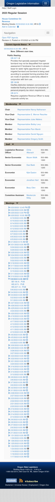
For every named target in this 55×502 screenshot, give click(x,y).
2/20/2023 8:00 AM (18, 406)
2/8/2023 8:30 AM (17, 422)
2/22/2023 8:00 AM (18, 401)
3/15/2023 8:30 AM (18, 369)
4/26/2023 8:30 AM (18, 305)
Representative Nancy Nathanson (31, 109)
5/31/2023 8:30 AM (18, 244)
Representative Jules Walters (29, 119)
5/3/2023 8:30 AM (17, 294)
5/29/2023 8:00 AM (18, 249)
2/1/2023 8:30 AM (17, 432)
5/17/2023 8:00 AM (18, 265)
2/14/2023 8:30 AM (18, 414)
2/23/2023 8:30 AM (18, 398)
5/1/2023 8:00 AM (17, 300)
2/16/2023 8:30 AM (18, 408)
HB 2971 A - (18, 287)
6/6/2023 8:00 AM (17, 236)
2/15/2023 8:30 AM (18, 411)
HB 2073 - (17, 284)
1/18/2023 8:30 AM (18, 454)
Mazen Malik (32, 157)
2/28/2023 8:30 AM (18, 393)
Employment (33, 485)
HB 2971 (15, 58)
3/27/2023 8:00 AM (18, 353)
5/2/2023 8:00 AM (17, 297)
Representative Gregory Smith (30, 139)
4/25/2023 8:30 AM (18, 308)
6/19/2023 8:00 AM (18, 218)
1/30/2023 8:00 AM (18, 438)
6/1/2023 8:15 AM (17, 241)
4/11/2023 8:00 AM (18, 329)
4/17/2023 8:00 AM (18, 321)
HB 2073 (14, 93)
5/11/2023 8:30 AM (18, 273)
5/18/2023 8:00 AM (18, 263)
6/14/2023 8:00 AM (18, 223)
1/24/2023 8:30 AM (18, 446)
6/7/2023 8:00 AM (17, 234)
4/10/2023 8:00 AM (18, 332)
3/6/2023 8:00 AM (17, 385)
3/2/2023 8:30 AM (17, 387)
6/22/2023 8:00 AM (18, 210)
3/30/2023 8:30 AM (18, 345)
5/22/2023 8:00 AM (18, 260)
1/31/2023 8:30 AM (18, 435)
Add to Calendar (9, 26)
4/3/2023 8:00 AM (17, 342)
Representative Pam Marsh (29, 129)
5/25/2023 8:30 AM (18, 252)
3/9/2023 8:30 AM (17, 377)
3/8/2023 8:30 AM (17, 379)
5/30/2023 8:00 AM (18, 247)
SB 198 (14, 82)
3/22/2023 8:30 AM (18, 358)
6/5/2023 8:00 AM (17, 239)
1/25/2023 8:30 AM (18, 443)
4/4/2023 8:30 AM (17, 340)
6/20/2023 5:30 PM (18, 212)
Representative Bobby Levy (29, 124)
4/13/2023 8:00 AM (18, 324)
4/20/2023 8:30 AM (18, 313)
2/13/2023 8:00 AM (18, 416)
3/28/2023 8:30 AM (18, 350)
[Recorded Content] (40, 24)
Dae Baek (31, 165)
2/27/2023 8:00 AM (18, 395)
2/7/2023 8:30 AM (17, 424)
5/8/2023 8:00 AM (17, 289)
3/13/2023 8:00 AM (18, 374)
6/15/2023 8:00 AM (18, 220)
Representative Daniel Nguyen (30, 134)
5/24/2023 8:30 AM (18, 255)
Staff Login (11, 8)
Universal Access (21, 485)
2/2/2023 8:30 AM (17, 430)
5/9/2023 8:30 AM (18, 279)
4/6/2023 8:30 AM (17, 334)
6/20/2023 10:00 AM (19, 215)
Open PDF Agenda (10, 37)
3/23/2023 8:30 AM (18, 355)
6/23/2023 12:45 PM (19, 207)
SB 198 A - (18, 281)
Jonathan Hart (33, 180)
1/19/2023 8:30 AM (18, 451)
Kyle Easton (31, 172)
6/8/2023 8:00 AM (17, 231)
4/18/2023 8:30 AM (18, 318)
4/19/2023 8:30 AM (18, 316)
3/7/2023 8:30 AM (17, 382)
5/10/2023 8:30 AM (18, 276)
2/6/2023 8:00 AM (17, 427)
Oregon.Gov (44, 485)
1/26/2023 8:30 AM (18, 440)
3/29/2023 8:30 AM (18, 348)
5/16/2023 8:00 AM (18, 268)
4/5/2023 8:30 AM (17, 337)
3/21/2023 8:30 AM (18, 361)
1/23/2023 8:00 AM (18, 448)
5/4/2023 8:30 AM (17, 292)
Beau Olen (31, 187)
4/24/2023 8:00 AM (18, 310)
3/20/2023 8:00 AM (18, 363)
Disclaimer (9, 485)
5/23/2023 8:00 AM (18, 257)
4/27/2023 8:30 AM (18, 302)
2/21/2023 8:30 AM (18, 403)
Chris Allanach (30, 151)
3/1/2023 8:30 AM (17, 390)
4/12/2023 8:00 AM (18, 326)
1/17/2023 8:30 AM (18, 456)
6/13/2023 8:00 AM (18, 226)
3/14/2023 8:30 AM (18, 371)
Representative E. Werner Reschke (32, 114)
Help (4, 8)
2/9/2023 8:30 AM (17, 419)
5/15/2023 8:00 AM (18, 271)
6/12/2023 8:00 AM (18, 228)
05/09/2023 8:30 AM (24, 24)
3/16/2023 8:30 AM (18, 366)
